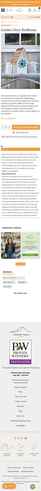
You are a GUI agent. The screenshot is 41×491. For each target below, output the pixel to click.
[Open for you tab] (32, 486)
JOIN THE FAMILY (30, 254)
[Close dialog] (38, 234)
